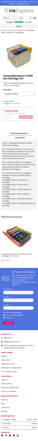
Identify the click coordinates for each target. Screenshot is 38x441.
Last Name (6, 304)
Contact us (5, 407)
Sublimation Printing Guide (11, 368)
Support (4, 356)
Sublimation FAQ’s (8, 364)
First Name (6, 297)
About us (4, 400)
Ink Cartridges (18, 30)
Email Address (8, 289)
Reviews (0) (20, 138)
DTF (22, 315)
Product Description (18, 133)
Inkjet (16, 315)
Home (3, 30)
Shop (9, 30)
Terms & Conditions (8, 391)
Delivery (4, 380)
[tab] (20, 133)
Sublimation (8, 315)
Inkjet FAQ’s (5, 360)
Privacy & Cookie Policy (10, 387)
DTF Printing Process (9, 372)
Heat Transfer (9, 317)
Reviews (4, 411)
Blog (2, 403)
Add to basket (26, 117)
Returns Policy (6, 384)
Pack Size (7, 90)
